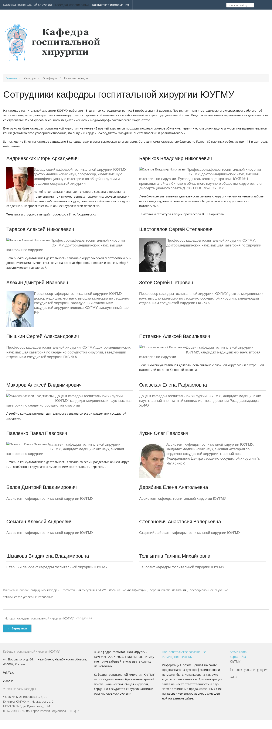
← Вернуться (17, 628)
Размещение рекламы (177, 657)
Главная (11, 78)
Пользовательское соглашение (184, 652)
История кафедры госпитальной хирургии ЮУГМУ (39, 618)
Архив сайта (238, 652)
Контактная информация (110, 5)
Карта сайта (238, 657)
